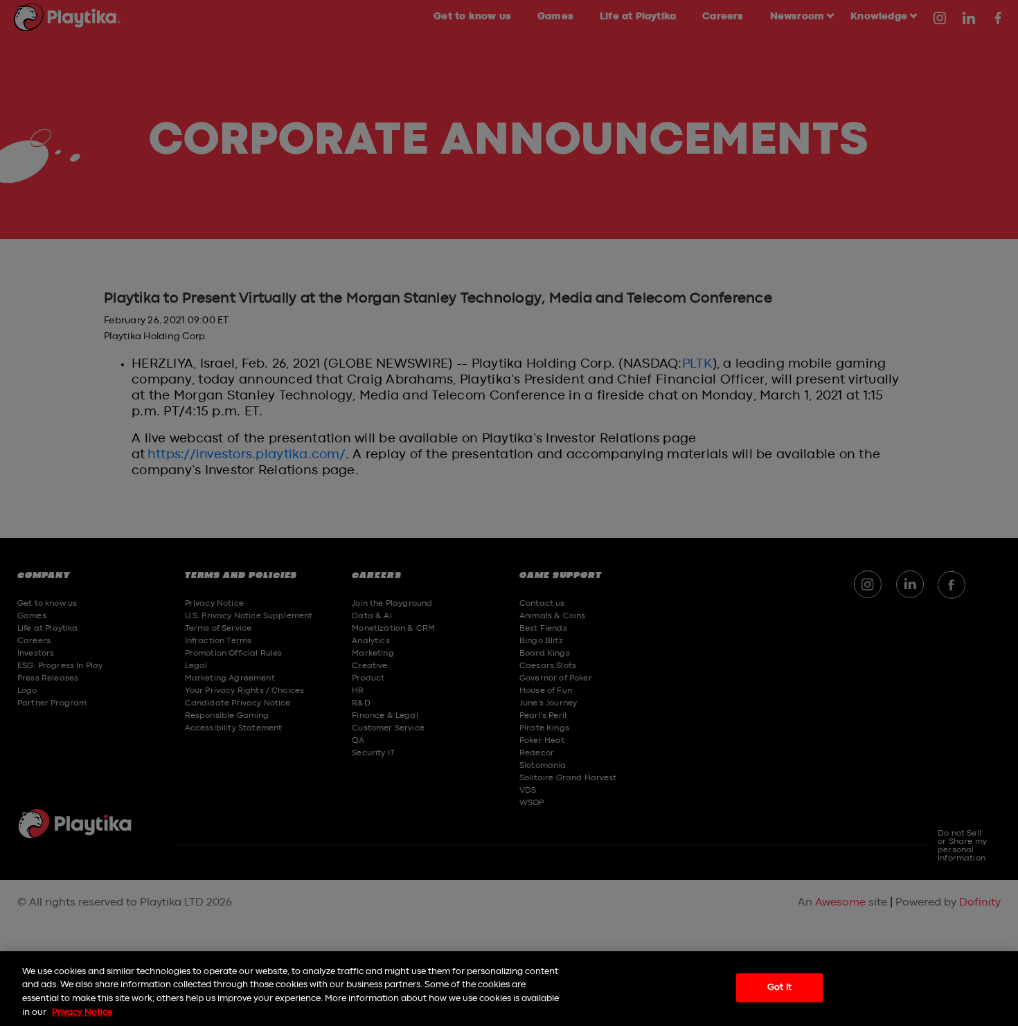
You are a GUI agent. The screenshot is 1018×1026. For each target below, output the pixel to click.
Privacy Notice (82, 1011)
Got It (779, 987)
